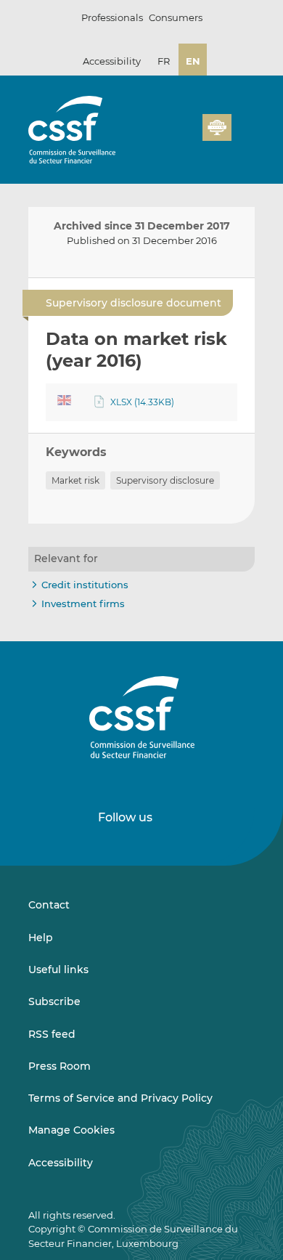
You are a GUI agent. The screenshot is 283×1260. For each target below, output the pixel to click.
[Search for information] (169, 136)
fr (163, 61)
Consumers (175, 17)
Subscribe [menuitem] (54, 1001)
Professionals (112, 17)
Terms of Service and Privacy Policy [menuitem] (120, 1098)
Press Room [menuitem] (59, 1066)
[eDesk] (216, 127)
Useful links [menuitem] (58, 969)
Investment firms (83, 603)
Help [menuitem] (40, 937)
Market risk (75, 480)
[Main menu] (243, 124)
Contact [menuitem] (49, 904)
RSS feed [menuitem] (51, 1034)
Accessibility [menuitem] (60, 1162)
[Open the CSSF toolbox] (186, 136)
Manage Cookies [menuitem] (71, 1130)
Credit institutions (84, 584)
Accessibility (112, 61)
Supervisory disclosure (165, 480)
